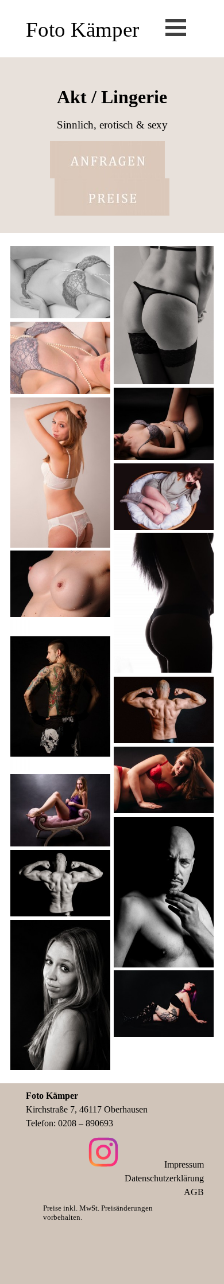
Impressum (184, 1164)
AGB (194, 1192)
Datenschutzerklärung (164, 1178)
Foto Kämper (82, 29)
